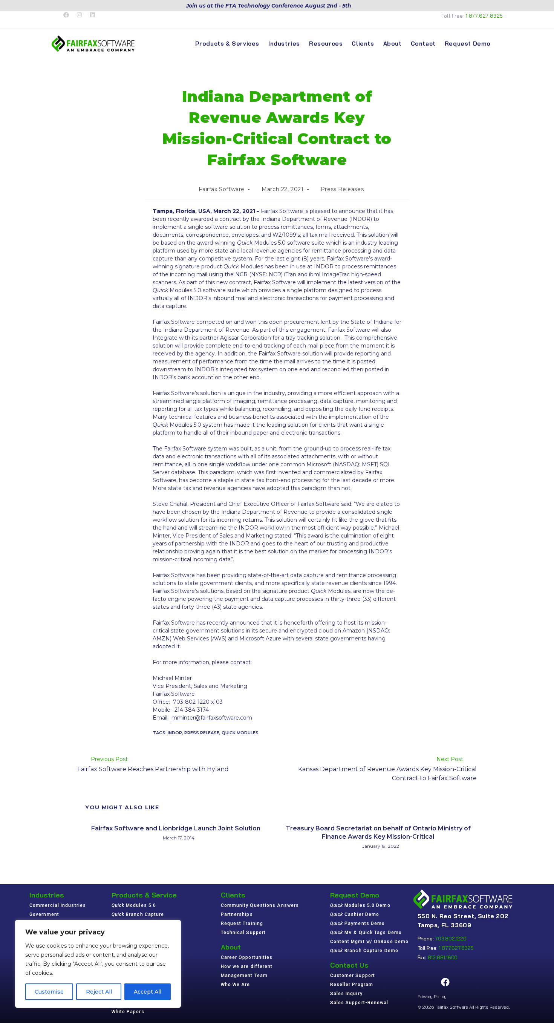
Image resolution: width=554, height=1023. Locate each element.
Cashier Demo (355, 914)
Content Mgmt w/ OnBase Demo (369, 941)
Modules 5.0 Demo (360, 905)
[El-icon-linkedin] (484, 982)
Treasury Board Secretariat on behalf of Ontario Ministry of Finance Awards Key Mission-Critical (378, 832)
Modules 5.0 (134, 905)
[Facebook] (445, 982)
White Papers (128, 1011)
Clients (233, 895)
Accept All (147, 991)
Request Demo (354, 895)
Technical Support (243, 932)
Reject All (99, 991)
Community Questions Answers (260, 905)
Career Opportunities (247, 957)
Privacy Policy (432, 996)
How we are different (247, 966)
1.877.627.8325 (484, 16)
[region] (98, 964)
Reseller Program (351, 984)
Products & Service (144, 895)
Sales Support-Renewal (359, 1002)
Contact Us (349, 965)
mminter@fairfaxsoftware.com (211, 717)
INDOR (175, 732)
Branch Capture (138, 914)
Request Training (242, 923)
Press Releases (342, 189)
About (231, 947)
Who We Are (235, 984)
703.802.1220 (451, 939)
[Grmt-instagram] (464, 982)
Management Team (244, 975)
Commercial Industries (57, 905)
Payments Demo (357, 923)
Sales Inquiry (346, 993)
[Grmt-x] (426, 982)
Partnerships (237, 914)
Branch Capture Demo (364, 950)
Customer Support (352, 975)
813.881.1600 (443, 957)
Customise (49, 991)
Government (44, 914)
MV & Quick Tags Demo (366, 932)
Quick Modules (240, 732)
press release (201, 732)
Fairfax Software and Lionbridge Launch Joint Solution (175, 828)
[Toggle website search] (502, 44)
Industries (46, 895)
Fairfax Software (222, 189)
